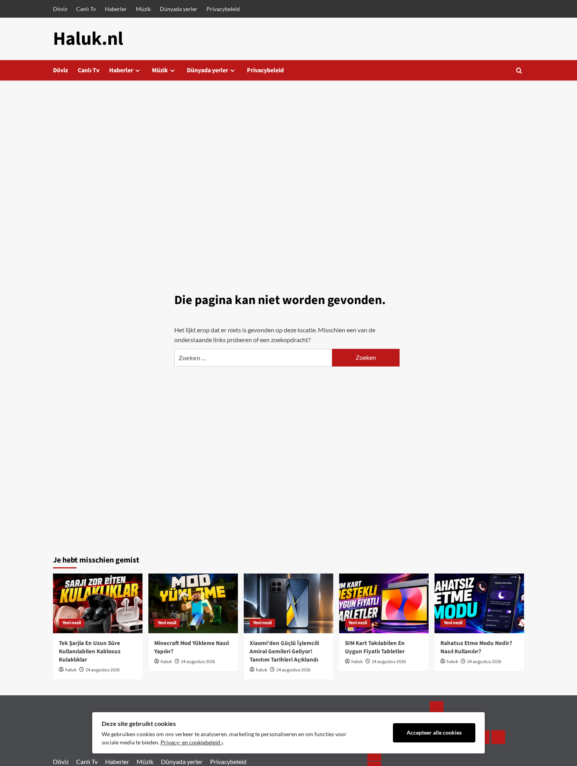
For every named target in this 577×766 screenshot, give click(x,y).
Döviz (60, 8)
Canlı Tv (86, 8)
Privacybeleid (223, 8)
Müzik (143, 8)
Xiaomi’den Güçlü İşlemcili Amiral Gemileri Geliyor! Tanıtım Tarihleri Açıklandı (284, 651)
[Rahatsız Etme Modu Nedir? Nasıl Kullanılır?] (479, 603)
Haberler (116, 8)
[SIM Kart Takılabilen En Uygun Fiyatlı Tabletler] (384, 603)
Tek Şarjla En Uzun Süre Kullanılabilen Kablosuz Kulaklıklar (90, 651)
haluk (71, 670)
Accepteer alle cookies (434, 732)
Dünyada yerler (178, 8)
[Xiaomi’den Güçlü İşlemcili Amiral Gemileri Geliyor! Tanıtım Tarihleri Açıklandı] (288, 603)
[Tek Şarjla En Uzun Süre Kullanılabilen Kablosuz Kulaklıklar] (97, 603)
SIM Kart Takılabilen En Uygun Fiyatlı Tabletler (375, 647)
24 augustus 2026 (103, 670)
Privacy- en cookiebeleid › (192, 742)
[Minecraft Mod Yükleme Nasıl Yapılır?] (193, 603)
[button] (519, 70)
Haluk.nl (88, 39)
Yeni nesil (71, 622)
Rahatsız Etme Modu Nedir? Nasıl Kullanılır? (476, 647)
